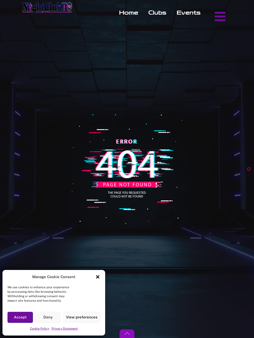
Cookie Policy (39, 328)
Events (188, 13)
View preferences (81, 317)
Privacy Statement (65, 328)
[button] (97, 276)
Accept (20, 317)
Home (128, 13)
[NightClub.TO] (47, 10)
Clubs (157, 13)
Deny (48, 317)
